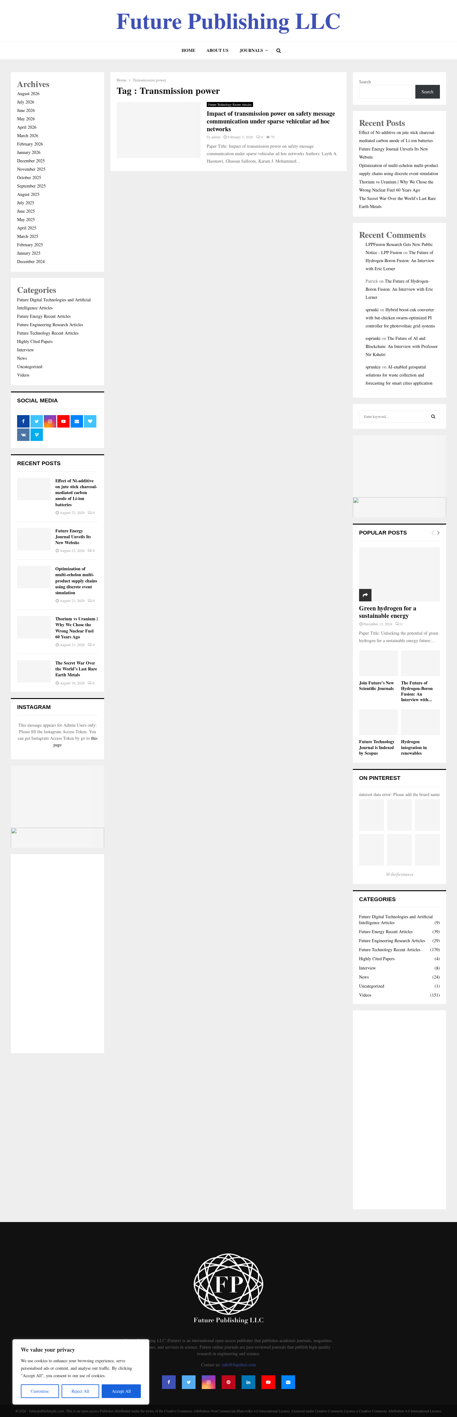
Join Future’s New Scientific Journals (376, 685)
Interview (25, 350)
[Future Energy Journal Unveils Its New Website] (34, 539)
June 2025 (26, 211)
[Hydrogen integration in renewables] (420, 722)
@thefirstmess (399, 874)
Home (188, 50)
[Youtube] (268, 1382)
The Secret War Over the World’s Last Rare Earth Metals (76, 669)
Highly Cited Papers (35, 341)
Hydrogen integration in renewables (414, 747)
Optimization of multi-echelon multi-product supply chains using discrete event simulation (76, 580)
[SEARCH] (433, 416)
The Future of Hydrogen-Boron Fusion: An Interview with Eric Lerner (400, 260)
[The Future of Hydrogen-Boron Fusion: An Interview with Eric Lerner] (420, 663)
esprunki (373, 338)
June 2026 (26, 110)
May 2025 (26, 219)
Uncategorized (29, 366)
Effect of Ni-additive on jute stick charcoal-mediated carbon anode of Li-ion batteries (76, 492)
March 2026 (27, 135)
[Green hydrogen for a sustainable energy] (399, 574)
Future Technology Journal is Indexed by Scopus (377, 747)
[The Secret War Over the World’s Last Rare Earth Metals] (34, 671)
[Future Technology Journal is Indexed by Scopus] (378, 722)
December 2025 (31, 161)
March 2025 (27, 236)
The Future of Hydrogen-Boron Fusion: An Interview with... (417, 691)
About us (217, 50)
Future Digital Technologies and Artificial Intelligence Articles (396, 919)
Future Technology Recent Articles (230, 104)
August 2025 (28, 194)
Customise (40, 1391)
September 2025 (31, 186)
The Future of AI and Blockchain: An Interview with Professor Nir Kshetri (402, 346)
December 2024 (31, 261)
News (22, 358)
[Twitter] (189, 1382)
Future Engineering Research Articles (50, 324)
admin (215, 136)
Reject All (80, 1391)
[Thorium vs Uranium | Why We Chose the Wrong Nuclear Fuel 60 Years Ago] (34, 627)
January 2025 (28, 253)
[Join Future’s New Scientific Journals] (378, 663)
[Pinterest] (228, 1382)
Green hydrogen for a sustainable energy (387, 612)
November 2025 (31, 169)
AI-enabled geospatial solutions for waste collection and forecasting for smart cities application (399, 375)
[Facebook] (169, 1382)
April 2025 (26, 228)
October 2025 (29, 177)
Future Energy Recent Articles (44, 316)
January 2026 (28, 152)
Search (365, 82)
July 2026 (25, 102)
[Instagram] (208, 1382)
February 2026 (30, 144)
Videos (23, 375)
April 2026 (26, 127)
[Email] (288, 1382)
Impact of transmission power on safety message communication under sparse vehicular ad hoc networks (271, 121)
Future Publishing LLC (228, 20)
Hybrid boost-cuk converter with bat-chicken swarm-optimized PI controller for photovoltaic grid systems (400, 318)
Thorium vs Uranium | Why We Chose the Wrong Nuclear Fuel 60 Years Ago (76, 627)
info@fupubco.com (239, 1365)
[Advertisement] (57, 953)
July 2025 (25, 203)
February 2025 (30, 245)
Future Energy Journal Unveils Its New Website (73, 536)
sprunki (372, 310)
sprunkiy (373, 367)
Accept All (121, 1391)
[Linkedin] (248, 1382)
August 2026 (28, 93)
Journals (251, 50)
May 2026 (26, 119)
